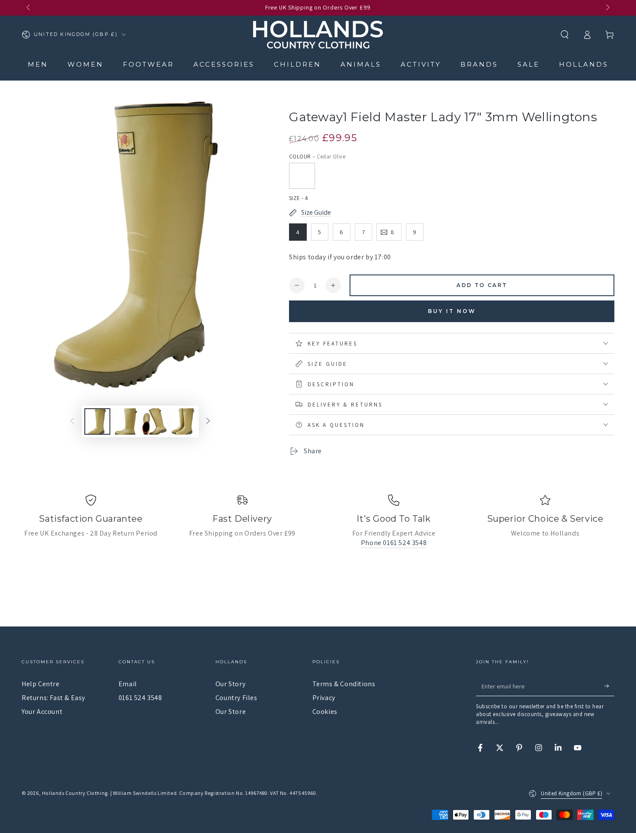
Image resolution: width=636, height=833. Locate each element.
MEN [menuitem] (38, 64)
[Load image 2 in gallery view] (126, 421)
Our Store (230, 711)
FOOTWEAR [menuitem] (148, 64)
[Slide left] (29, 8)
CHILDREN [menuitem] (297, 64)
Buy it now (452, 311)
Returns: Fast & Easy (53, 697)
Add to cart (481, 285)
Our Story (230, 683)
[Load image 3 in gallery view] (154, 421)
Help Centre (41, 683)
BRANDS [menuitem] (479, 64)
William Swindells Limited (145, 793)
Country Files (236, 697)
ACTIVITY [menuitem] (421, 64)
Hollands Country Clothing (75, 793)
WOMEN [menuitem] (85, 64)
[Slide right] (607, 8)
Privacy (323, 697)
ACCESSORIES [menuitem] (223, 64)
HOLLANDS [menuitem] (583, 64)
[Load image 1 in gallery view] (97, 421)
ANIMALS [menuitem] (360, 64)
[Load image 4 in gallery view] (183, 421)
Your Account (42, 711)
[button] (564, 34)
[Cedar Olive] (302, 176)
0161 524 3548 (140, 697)
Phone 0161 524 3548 (394, 542)
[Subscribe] (609, 686)
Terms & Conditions (344, 683)
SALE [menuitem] (528, 64)
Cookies (324, 711)
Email (128, 683)
